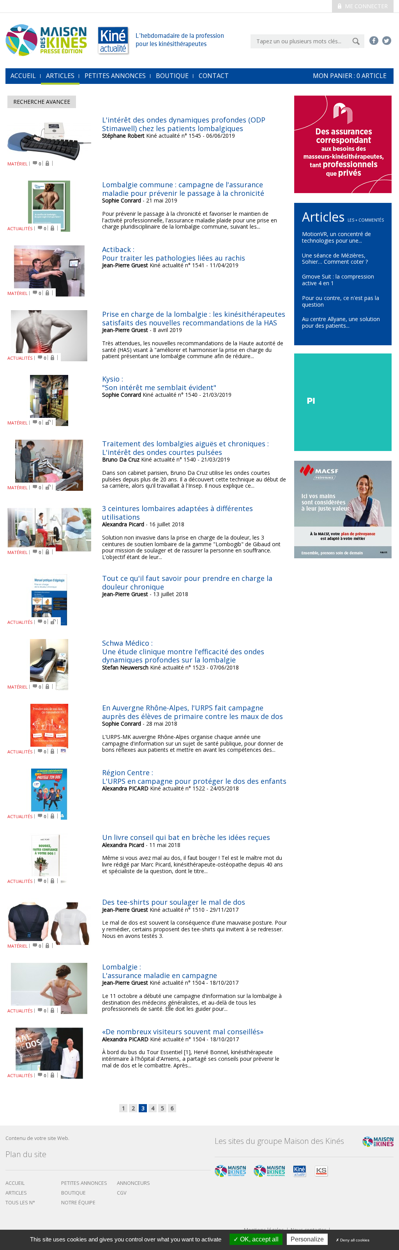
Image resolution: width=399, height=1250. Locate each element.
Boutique (172, 75)
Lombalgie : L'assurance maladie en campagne (159, 971)
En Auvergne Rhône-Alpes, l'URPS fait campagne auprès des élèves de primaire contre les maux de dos (192, 712)
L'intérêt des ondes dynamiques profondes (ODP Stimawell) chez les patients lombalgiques (183, 124)
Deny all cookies (354, 1240)
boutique (73, 1193)
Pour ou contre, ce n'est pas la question (340, 301)
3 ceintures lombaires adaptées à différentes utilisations (177, 513)
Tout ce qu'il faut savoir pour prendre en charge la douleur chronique (187, 582)
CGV (122, 1193)
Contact (214, 75)
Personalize (307, 1239)
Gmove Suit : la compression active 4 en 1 (338, 280)
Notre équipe (78, 1202)
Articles (60, 75)
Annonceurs (133, 1183)
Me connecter (365, 6)
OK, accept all (258, 1239)
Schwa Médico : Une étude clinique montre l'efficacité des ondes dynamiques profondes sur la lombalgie (183, 651)
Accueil (15, 1183)
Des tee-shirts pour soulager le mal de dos (173, 902)
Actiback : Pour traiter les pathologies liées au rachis (173, 254)
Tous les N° (20, 1202)
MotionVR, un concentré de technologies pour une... (336, 237)
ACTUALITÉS (20, 228)
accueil (23, 75)
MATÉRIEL (17, 164)
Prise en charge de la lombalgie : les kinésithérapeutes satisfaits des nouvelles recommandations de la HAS (193, 318)
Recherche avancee (41, 101)
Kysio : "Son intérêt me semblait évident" (159, 383)
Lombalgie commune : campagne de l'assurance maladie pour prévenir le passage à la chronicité (183, 189)
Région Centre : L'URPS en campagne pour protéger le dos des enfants (194, 777)
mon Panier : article (350, 75)
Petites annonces (115, 75)
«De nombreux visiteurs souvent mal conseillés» (182, 1031)
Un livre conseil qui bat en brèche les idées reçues (186, 837)
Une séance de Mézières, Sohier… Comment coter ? (335, 259)
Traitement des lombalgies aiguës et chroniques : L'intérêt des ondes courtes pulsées (185, 448)
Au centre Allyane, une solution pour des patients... (341, 322)
